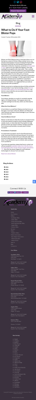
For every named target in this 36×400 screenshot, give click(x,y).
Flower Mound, (17, 147)
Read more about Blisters (8, 153)
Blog (12, 244)
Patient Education (15, 238)
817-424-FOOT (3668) (18, 8)
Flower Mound (18, 354)
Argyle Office (14, 225)
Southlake (17, 382)
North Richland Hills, (7, 147)
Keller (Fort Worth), (23, 146)
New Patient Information (17, 236)
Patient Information (16, 235)
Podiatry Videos (15, 233)
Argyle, (24, 147)
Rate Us (13, 242)
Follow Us (18, 192)
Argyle (16, 339)
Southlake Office (15, 218)
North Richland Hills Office (18, 223)
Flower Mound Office (16, 221)
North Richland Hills (20, 374)
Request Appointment (18, 11)
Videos (12, 231)
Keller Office (14, 219)
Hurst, (31, 146)
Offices (12, 216)
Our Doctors (14, 214)
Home (12, 212)
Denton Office (15, 227)
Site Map (13, 397)
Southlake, (14, 146)
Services (13, 229)
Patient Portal (14, 240)
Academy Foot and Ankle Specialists (19, 89)
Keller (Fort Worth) (19, 367)
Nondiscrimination (20, 397)
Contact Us (14, 246)
